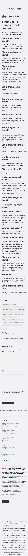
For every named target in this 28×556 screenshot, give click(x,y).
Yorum (3, 354)
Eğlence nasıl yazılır (20, 319)
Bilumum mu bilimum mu (20, 312)
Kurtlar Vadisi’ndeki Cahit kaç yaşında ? (9, 433)
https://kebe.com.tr (22, 410)
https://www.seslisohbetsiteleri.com (9, 410)
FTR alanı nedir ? (5, 440)
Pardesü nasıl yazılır (18, 324)
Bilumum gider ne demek (19, 309)
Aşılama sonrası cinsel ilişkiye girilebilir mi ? (10, 423)
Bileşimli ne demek (6, 304)
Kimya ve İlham (14, 9)
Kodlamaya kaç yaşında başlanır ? (8, 437)
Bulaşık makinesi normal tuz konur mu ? (9, 444)
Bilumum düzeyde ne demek (18, 306)
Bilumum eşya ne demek (7, 309)
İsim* (3, 370)
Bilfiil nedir (14, 304)
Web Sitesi (4, 383)
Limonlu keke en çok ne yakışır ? (8, 430)
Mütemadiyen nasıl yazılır (19, 322)
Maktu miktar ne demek (7, 322)
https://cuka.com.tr (4, 412)
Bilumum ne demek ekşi (18, 314)
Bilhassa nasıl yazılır (7, 306)
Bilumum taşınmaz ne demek (8, 319)
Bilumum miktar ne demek (8, 312)
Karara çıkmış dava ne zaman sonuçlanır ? (10, 450)
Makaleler (7, 300)
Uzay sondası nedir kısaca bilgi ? (8, 447)
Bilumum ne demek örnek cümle (9, 317)
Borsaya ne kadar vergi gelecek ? (8, 454)
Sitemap (11, 412)
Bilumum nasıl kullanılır (7, 314)
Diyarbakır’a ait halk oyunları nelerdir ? (9, 426)
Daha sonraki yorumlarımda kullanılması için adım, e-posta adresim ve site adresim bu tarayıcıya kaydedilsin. (13, 392)
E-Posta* (3, 376)
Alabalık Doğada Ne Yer (8, 333)
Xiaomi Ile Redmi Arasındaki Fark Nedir (12, 338)
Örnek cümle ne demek (7, 324)
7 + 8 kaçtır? (4, 395)
